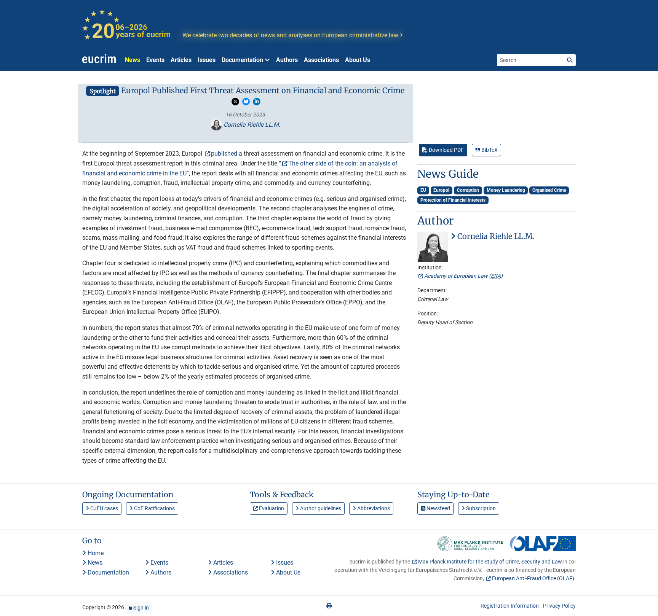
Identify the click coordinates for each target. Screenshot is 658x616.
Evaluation (271, 508)
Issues (207, 60)
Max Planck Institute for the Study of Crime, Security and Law (490, 562)
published (224, 153)
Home (95, 553)
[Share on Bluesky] (246, 101)
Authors (287, 60)
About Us (357, 60)
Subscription (480, 508)
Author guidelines (320, 508)
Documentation (107, 572)
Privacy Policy (559, 606)
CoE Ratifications (154, 508)
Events (155, 60)
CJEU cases (103, 508)
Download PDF (446, 150)
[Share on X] (235, 101)
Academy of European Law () (463, 276)
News (132, 60)
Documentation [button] (243, 60)
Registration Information (510, 606)
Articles (181, 60)
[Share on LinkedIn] (256, 101)
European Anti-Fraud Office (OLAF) (533, 578)
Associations (321, 60)
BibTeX (489, 150)
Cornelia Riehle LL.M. (251, 124)
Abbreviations (373, 508)
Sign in (140, 608)
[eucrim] (99, 60)
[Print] (329, 606)
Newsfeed (437, 508)
